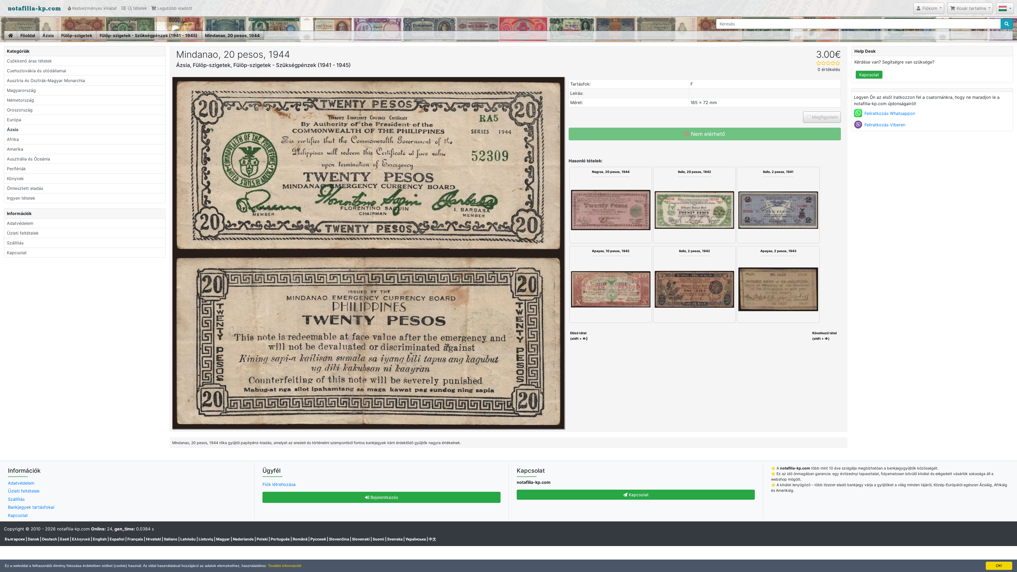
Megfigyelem (824, 117)
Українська (415, 539)
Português (280, 539)
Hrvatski (153, 539)
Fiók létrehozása (279, 484)
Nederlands (243, 539)
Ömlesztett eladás (25, 188)
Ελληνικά (81, 539)
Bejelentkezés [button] (383, 497)
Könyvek (15, 178)
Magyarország (21, 90)
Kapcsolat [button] (638, 494)
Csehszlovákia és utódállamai (36, 70)
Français (135, 539)
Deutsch (49, 539)
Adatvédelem (20, 223)
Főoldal (27, 35)
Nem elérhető (707, 134)
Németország (20, 100)
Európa (14, 119)
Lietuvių (206, 539)
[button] (929, 8)
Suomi (378, 539)
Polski (262, 539)
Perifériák (16, 168)
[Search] (1007, 24)
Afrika (13, 139)
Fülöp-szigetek (76, 35)
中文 (432, 539)
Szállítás (15, 242)
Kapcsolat (17, 252)
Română (300, 539)
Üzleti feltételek (23, 233)
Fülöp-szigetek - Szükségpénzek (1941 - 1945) (149, 35)
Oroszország (20, 110)
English (100, 539)
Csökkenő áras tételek (29, 61)
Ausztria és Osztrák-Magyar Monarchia (46, 80)
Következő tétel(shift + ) (824, 336)
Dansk (33, 539)
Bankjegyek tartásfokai (31, 507)
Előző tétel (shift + (578, 336)
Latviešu (188, 539)
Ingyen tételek (21, 198)
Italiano (170, 539)
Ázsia (48, 35)
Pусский (318, 539)
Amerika (15, 149)
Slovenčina (339, 539)
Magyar (223, 539)
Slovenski (361, 539)
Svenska (395, 539)
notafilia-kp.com (34, 8)
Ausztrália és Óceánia (28, 159)
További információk (284, 566)
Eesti (64, 539)
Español (117, 539)
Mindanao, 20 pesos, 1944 (232, 35)
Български (15, 539)
